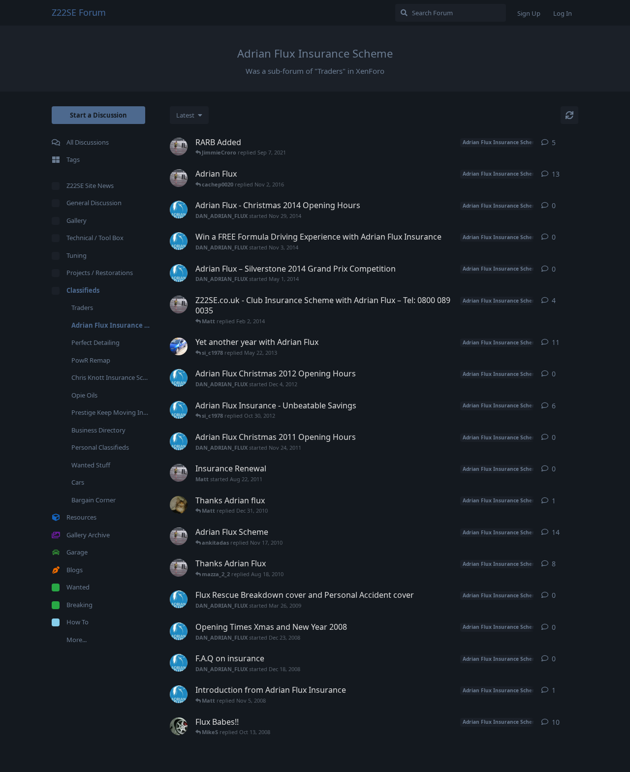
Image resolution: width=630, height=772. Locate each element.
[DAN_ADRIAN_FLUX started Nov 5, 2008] (179, 694)
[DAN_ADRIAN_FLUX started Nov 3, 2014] (179, 241)
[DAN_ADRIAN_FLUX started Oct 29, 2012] (179, 410)
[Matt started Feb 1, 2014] (179, 304)
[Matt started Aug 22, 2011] (179, 473)
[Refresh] (569, 115)
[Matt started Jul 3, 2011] (179, 146)
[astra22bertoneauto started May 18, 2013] (179, 346)
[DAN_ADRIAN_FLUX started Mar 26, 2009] (179, 599)
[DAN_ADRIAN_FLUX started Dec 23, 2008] (179, 631)
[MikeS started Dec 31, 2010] (179, 505)
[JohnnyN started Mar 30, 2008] (179, 726)
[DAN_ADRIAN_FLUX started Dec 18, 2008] (179, 663)
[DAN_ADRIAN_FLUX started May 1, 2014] (179, 273)
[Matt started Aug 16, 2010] (179, 568)
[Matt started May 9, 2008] (179, 536)
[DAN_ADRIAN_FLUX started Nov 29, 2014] (179, 209)
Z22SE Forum (79, 12)
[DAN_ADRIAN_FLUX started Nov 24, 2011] (179, 441)
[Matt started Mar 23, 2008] (179, 178)
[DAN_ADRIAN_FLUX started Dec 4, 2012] (179, 378)
